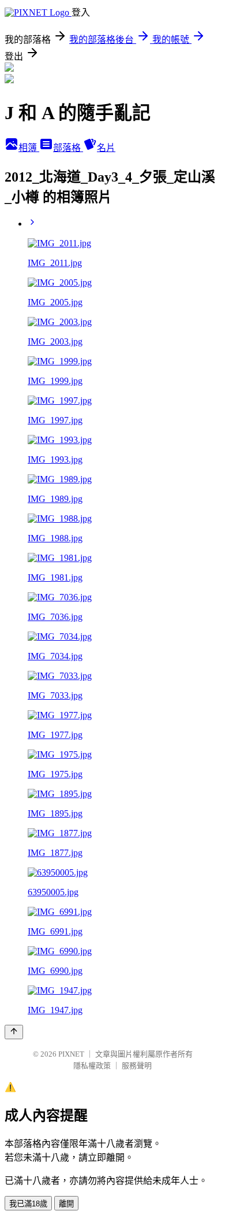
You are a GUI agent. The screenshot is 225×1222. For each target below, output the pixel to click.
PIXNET (71, 1054)
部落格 (68, 148)
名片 (106, 148)
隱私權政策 (92, 1065)
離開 (66, 1203)
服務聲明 (137, 1065)
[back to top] (14, 1032)
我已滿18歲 (28, 1203)
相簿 (28, 148)
